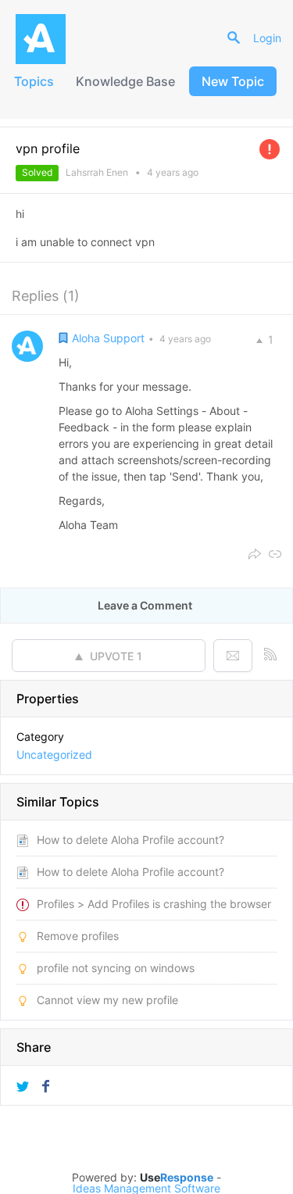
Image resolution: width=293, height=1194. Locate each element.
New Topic (233, 81)
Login (267, 38)
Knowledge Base (125, 81)
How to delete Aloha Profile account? (130, 839)
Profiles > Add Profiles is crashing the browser (154, 903)
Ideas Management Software (146, 1188)
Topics (34, 81)
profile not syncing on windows (116, 967)
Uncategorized (54, 754)
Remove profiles (78, 935)
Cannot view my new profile (107, 999)
